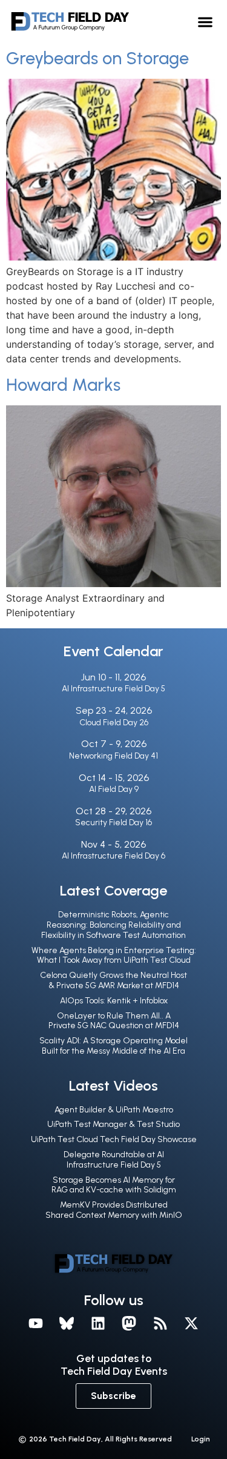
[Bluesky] (66, 1324)
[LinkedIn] (98, 1324)
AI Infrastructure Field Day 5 (113, 688)
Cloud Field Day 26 (113, 722)
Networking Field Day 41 (113, 756)
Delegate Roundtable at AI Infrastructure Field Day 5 (114, 1159)
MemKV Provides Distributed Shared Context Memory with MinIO (113, 1210)
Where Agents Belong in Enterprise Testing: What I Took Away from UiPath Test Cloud (113, 955)
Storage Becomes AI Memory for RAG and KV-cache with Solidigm (113, 1185)
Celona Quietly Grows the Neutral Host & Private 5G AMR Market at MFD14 (113, 980)
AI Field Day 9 (114, 789)
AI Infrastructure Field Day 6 (113, 856)
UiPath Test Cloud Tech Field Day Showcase (114, 1139)
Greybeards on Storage (97, 58)
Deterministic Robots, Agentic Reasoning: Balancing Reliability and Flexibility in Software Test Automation (113, 924)
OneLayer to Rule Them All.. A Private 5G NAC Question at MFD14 (113, 1021)
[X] (192, 1324)
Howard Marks (63, 384)
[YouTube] (35, 1324)
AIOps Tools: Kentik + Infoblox (114, 1000)
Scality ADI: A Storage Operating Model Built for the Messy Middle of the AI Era (113, 1045)
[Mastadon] (129, 1324)
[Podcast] (160, 1324)
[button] (205, 21)
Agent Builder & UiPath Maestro (113, 1110)
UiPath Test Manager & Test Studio (113, 1124)
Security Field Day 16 (113, 822)
